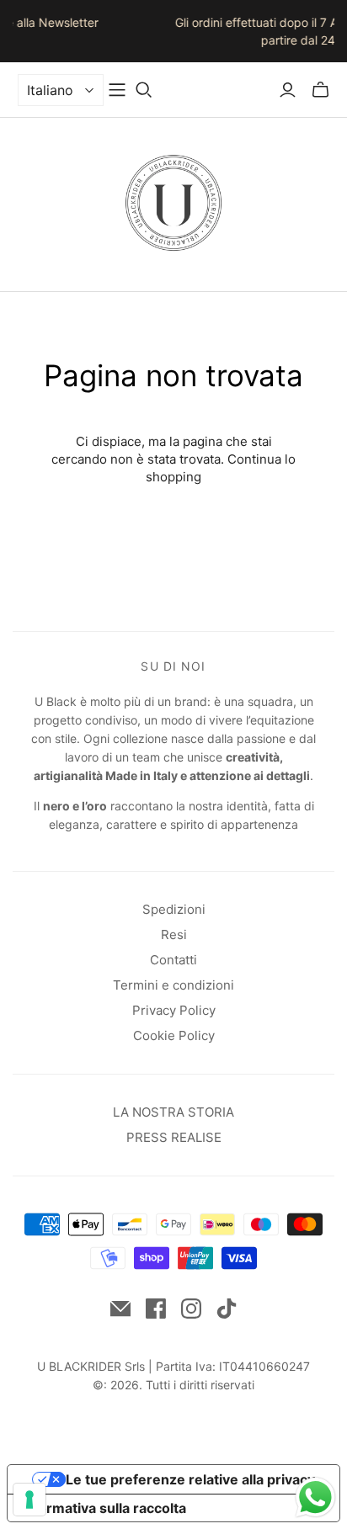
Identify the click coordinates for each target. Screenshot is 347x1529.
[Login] (287, 90)
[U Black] (173, 201)
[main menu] (117, 90)
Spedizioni (174, 909)
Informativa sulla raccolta (103, 1508)
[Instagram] (191, 1308)
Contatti (173, 960)
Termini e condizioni (173, 985)
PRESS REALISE (174, 1137)
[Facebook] (156, 1308)
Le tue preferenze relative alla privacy (190, 1479)
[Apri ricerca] (144, 90)
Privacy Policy (174, 1010)
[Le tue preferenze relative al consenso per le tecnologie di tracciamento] (29, 1500)
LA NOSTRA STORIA (173, 1112)
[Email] (120, 1308)
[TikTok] (226, 1308)
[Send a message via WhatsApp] (315, 1497)
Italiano (50, 90)
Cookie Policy (174, 1035)
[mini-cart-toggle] (320, 90)
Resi (174, 934)
